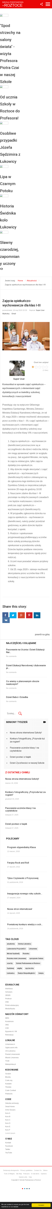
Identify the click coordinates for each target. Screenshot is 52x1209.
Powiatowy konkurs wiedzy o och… (25, 924)
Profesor (8, 999)
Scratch (8, 1074)
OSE (7, 1002)
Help (30, 1177)
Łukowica (10, 973)
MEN (7, 1018)
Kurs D (7, 1123)
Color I (22, 1188)
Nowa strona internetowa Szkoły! (26, 732)
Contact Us (38, 1170)
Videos (45, 1170)
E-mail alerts (35, 1174)
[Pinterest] (29, 615)
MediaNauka (10, 1009)
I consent (41, 1205)
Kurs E (7, 1127)
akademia (11, 944)
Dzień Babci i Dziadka (17, 697)
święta (41, 973)
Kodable (8, 1084)
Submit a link (23, 1177)
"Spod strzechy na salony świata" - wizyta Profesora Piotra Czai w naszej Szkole (10, 53)
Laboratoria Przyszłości (16, 949)
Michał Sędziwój (13, 954)
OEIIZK (8, 995)
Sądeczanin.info (11, 1048)
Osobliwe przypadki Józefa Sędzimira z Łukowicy (10, 147)
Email (14, 314)
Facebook (9, 1146)
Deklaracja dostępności (11, 1170)
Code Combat (10, 1090)
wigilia (19, 968)
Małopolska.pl (10, 1064)
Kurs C (7, 1120)
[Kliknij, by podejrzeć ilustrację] (26, 336)
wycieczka (29, 968)
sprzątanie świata (36, 958)
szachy (10, 963)
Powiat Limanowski (12, 1054)
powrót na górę (42, 634)
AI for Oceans (10, 1110)
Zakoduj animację (12, 1103)
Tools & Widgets (9, 1174)
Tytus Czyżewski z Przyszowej (22, 878)
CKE (7, 1028)
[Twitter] (13, 615)
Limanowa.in (10, 1044)
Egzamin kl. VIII (11, 1031)
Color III (26, 1188)
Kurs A (8, 1113)
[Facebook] (5, 615)
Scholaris (8, 992)
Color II (24, 1188)
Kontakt (8, 1143)
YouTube (8, 1153)
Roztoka (26, 954)
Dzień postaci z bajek (20, 757)
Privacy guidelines (26, 1170)
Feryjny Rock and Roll (18, 862)
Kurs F (7, 1130)
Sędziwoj (10, 968)
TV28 (7, 1061)
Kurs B (7, 1117)
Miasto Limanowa (12, 1058)
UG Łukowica (10, 1051)
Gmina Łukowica (24, 944)
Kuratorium (9, 1021)
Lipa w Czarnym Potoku (8, 183)
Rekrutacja (9, 1035)
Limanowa (33, 949)
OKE (7, 1025)
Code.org (8, 1080)
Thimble (8, 1087)
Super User (40, 310)
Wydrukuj (5, 314)
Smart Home (10, 1107)
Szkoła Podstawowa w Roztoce (28, 963)
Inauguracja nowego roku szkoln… (24, 893)
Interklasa (9, 989)
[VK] (6, 620)
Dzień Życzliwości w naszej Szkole (27, 763)
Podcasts (26, 1174)
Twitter (7, 1149)
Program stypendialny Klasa (21, 847)
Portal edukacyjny (12, 1005)
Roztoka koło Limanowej (16, 958)
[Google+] (21, 615)
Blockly (8, 1077)
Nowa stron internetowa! (19, 909)
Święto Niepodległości (26, 973)
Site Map (19, 1174)
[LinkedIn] (37, 615)
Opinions (44, 1174)
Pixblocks (8, 1094)
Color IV (29, 1188)
